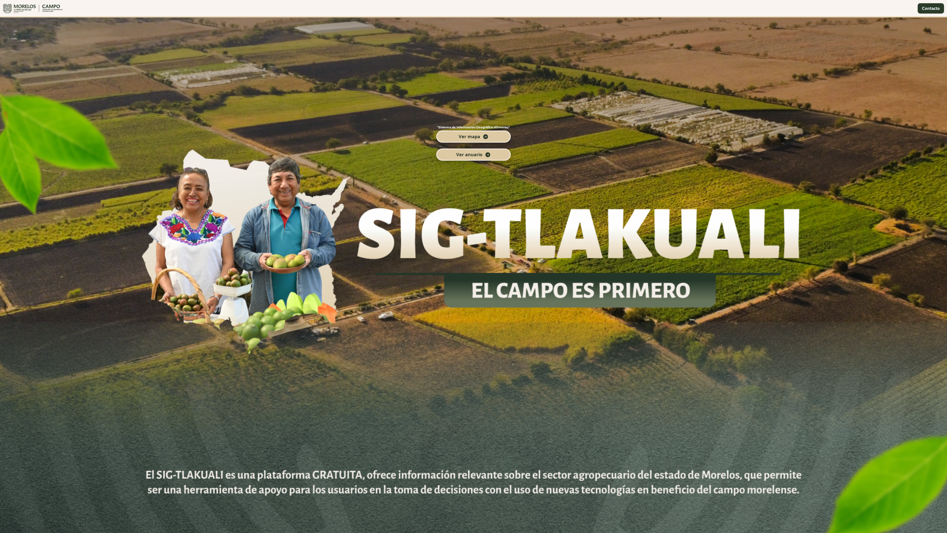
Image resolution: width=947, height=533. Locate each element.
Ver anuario (469, 154)
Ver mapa (469, 136)
